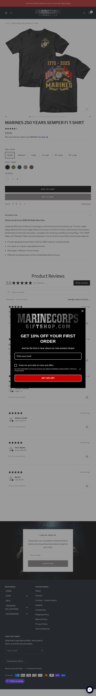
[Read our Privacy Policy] (80, 369)
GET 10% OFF (48, 378)
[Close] (83, 311)
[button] (90, 690)
